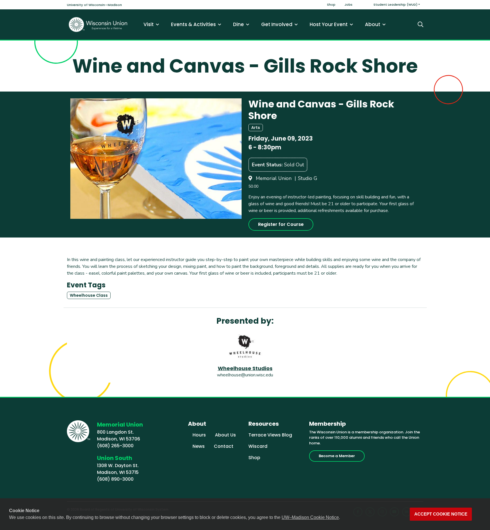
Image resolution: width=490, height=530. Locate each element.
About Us (225, 435)
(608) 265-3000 (115, 445)
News (199, 446)
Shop (331, 4)
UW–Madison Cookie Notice (310, 517)
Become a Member (337, 456)
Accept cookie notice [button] (440, 514)
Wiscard (257, 446)
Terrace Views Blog (270, 435)
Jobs (348, 4)
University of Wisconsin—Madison (94, 5)
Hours (199, 435)
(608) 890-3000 (115, 479)
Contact (223, 446)
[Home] (98, 24)
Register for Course (281, 224)
